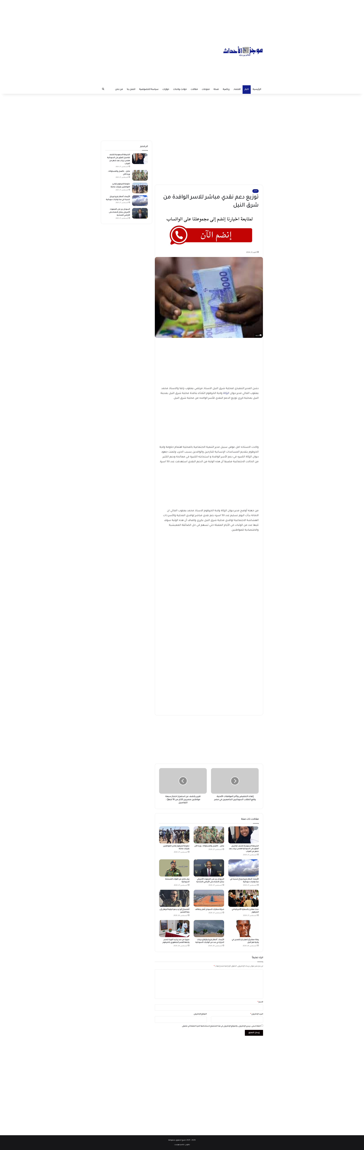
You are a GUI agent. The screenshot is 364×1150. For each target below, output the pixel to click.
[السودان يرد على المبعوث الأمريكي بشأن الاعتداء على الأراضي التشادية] (209, 867)
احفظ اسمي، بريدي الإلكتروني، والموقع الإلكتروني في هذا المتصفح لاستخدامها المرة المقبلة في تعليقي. (221, 1026)
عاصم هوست (179, 1145)
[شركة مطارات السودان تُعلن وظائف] (209, 898)
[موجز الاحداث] (243, 51)
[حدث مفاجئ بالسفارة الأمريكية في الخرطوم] (243, 898)
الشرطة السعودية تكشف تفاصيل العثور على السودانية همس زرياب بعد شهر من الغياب (244, 849)
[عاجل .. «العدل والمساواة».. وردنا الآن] (209, 834)
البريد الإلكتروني (256, 1014)
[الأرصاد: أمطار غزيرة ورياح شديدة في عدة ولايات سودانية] (243, 867)
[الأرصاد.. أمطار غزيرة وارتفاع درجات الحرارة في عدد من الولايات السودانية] (209, 928)
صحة (216, 89)
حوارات (165, 89)
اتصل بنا (131, 89)
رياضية (226, 89)
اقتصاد (237, 89)
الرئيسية (257, 89)
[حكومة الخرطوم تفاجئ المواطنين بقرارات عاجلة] (174, 834)
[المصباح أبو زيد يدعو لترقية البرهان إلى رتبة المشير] (174, 898)
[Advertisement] (182, 20)
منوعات (206, 89)
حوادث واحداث (180, 89)
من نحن (119, 89)
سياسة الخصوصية (148, 89)
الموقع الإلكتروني (200, 1014)
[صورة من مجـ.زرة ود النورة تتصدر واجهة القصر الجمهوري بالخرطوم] (174, 928)
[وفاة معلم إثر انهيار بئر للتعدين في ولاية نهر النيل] (243, 928)
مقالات (194, 89)
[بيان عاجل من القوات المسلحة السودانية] (174, 867)
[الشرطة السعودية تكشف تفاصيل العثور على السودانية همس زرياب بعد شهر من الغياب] (243, 834)
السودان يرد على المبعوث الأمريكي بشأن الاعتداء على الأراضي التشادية (119, 212)
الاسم (260, 1002)
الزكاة (225, 393)
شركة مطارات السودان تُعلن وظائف (209, 910)
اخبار (247, 89)
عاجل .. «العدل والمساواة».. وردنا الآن (209, 846)
